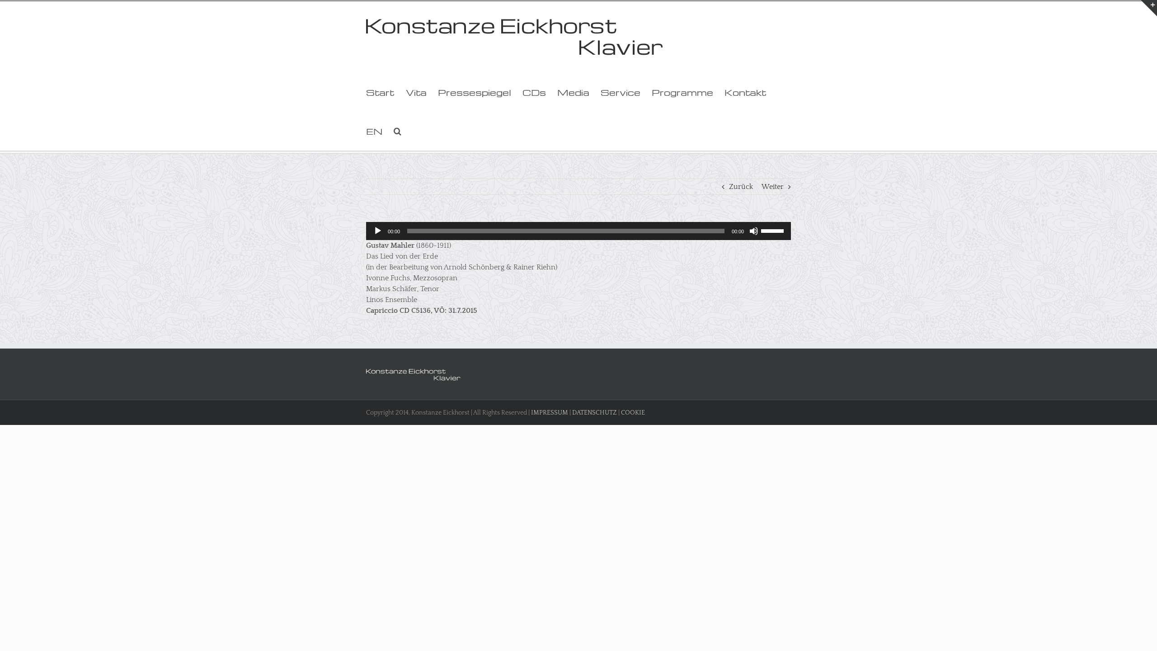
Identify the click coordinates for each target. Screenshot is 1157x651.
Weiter (773, 187)
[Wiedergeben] (377, 231)
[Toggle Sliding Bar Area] (1149, 8)
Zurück (741, 187)
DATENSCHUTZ (594, 412)
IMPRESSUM (549, 412)
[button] (397, 131)
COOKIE (633, 412)
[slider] (773, 230)
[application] (578, 231)
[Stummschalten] (753, 231)
